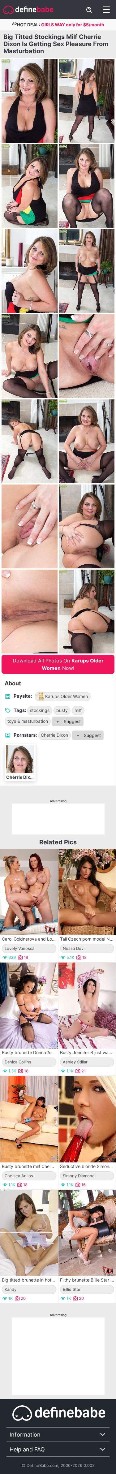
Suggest (71, 721)
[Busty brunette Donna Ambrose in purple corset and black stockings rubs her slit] (29, 1006)
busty (62, 710)
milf (78, 710)
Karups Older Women (66, 696)
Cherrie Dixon (54, 735)
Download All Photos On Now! (58, 664)
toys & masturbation (27, 721)
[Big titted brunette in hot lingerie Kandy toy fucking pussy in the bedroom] (29, 1233)
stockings (39, 710)
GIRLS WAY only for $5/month (72, 24)
